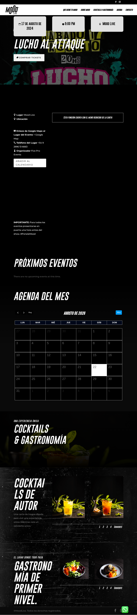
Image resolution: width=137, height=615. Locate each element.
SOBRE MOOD (85, 10)
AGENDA (119, 10)
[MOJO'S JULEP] (107, 517)
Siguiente (118, 526)
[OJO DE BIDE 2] (109, 578)
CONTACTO (129, 10)
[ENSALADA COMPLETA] (74, 578)
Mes (119, 312)
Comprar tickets (30, 57)
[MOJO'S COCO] (68, 517)
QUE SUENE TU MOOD (70, 10)
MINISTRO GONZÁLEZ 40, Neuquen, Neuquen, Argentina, (27, 123)
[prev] (17, 312)
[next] (23, 312)
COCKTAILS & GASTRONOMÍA (103, 10)
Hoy (30, 312)
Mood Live (109, 24)
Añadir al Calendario (24, 163)
